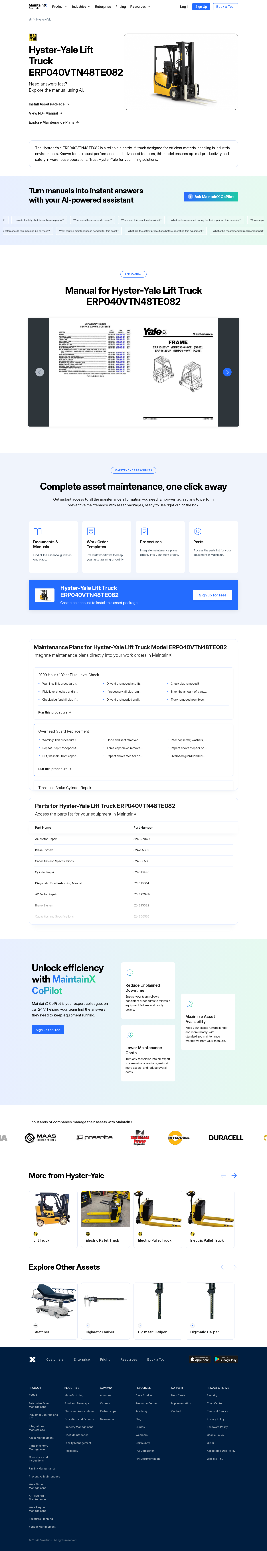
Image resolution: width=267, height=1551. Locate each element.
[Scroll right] (234, 1175)
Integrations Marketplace (37, 1428)
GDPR (210, 1442)
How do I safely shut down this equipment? (152, 220)
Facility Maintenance (42, 1468)
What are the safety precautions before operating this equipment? (53, 230)
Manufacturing (73, 1395)
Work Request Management (37, 1509)
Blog (138, 1419)
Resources (129, 1359)
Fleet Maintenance (76, 1434)
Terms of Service (217, 1411)
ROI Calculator (145, 1450)
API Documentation (148, 1458)
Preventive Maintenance (44, 1476)
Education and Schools (79, 1419)
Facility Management (77, 1442)
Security (212, 1395)
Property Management (78, 1426)
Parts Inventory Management (38, 1447)
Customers (55, 1359)
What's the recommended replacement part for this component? (137, 230)
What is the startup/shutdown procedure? (206, 230)
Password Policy (217, 1426)
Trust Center (215, 1403)
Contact (176, 1411)
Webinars (142, 1434)
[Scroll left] (223, 1175)
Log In (184, 7)
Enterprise (103, 7)
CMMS (33, 1395)
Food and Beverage (76, 1403)
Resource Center (146, 1403)
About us (105, 1395)
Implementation (181, 1403)
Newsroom (107, 1419)
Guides (140, 1426)
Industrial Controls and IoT (43, 1416)
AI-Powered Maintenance (37, 1497)
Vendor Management (42, 1526)
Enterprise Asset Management (39, 1405)
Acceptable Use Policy (221, 1450)
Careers (105, 1403)
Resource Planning (41, 1518)
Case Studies (144, 1395)
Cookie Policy (215, 1434)
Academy (141, 1411)
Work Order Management (37, 1486)
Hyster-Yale (43, 19)
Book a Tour (225, 7)
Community (143, 1442)
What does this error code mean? (205, 220)
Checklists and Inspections (38, 1459)
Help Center (178, 1395)
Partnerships (108, 1411)
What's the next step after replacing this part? (92, 220)
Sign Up (201, 7)
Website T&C (215, 1458)
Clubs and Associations (79, 1411)
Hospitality (71, 1450)
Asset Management (41, 1437)
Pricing (121, 7)
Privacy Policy (215, 1419)
